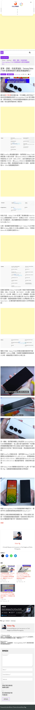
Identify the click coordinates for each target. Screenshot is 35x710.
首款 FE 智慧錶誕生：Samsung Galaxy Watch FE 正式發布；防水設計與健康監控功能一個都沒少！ (17, 637)
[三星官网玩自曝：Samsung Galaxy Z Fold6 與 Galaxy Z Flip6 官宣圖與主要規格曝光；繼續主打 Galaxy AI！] (8, 568)
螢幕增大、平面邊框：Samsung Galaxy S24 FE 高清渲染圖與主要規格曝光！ (17, 643)
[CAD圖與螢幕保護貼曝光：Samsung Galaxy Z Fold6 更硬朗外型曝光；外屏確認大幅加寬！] (8, 588)
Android (9, 60)
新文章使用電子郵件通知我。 (7, 694)
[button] (17, 9)
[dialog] (17, 8)
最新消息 (10, 74)
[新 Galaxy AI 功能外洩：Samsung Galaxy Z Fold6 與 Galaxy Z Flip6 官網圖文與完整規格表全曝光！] (24, 568)
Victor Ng (18, 74)
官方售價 (8, 95)
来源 (2, 523)
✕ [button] (31, 2)
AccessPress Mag (21, 707)
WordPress (10, 707)
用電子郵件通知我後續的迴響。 (7, 686)
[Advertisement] (17, 31)
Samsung (13, 620)
